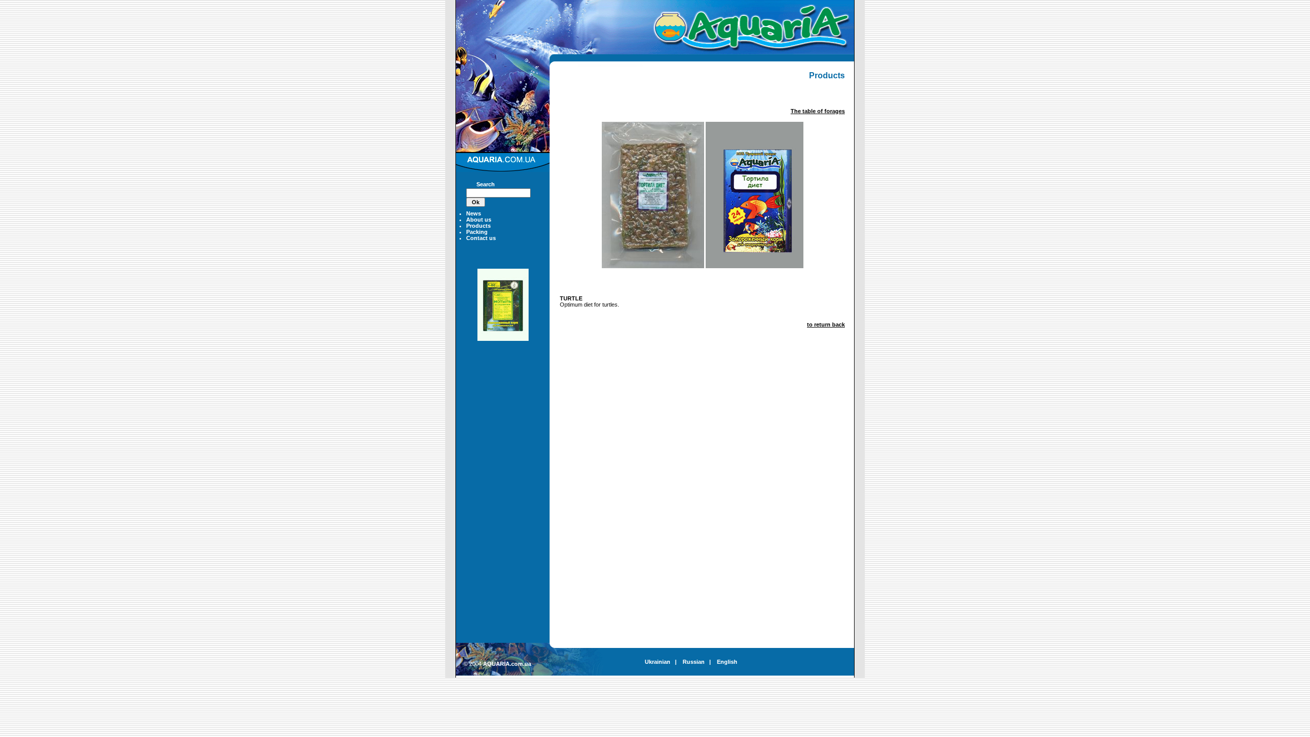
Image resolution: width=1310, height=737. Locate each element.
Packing (477, 232)
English (727, 662)
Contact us (481, 238)
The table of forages (818, 111)
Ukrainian (657, 662)
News (473, 213)
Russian (694, 662)
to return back (826, 324)
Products (478, 226)
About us (478, 219)
